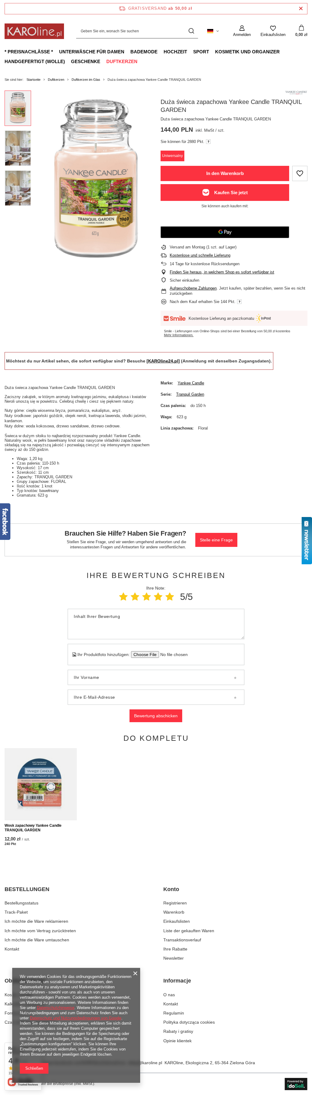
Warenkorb (173, 912)
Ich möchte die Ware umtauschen (37, 939)
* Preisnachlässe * (29, 51)
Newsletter (173, 958)
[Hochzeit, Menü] (190, 51)
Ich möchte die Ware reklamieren (36, 921)
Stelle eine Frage (216, 539)
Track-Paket (16, 912)
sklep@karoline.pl (145, 1062)
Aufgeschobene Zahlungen (193, 288)
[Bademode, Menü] (160, 51)
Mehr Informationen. (178, 335)
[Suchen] (191, 31)
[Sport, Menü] (212, 51)
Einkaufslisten (176, 921)
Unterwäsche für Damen (91, 51)
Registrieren (175, 903)
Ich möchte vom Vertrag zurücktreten (40, 930)
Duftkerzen (121, 61)
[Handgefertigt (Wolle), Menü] (67, 61)
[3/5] (146, 597)
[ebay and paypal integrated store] (296, 1084)
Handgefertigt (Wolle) (35, 61)
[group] (95, 181)
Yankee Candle (191, 383)
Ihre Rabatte (175, 949)
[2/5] (135, 597)
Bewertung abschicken (156, 715)
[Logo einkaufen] (34, 31)
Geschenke (85, 61)
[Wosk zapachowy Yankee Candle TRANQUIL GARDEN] (41, 784)
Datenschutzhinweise (55, 1007)
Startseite (34, 79)
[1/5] (123, 597)
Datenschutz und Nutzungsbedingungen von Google (75, 1018)
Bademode (144, 51)
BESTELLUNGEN (27, 889)
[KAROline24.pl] (163, 360)
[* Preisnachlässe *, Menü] (56, 51)
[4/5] (158, 597)
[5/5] (169, 597)
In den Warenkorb (225, 173)
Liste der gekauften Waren (188, 930)
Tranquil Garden (190, 394)
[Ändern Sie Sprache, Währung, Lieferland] (213, 31)
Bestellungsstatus (21, 903)
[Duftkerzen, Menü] (140, 61)
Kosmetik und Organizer (247, 51)
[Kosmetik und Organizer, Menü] (282, 51)
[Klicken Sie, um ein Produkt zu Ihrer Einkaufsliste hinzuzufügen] (299, 173)
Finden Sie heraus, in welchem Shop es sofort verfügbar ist (222, 272)
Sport (201, 51)
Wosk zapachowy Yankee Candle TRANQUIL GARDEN (33, 828)
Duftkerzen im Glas (86, 79)
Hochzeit (175, 51)
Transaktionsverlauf (182, 939)
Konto (171, 889)
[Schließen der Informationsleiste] (301, 8)
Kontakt (12, 949)
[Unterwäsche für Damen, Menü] (127, 51)
